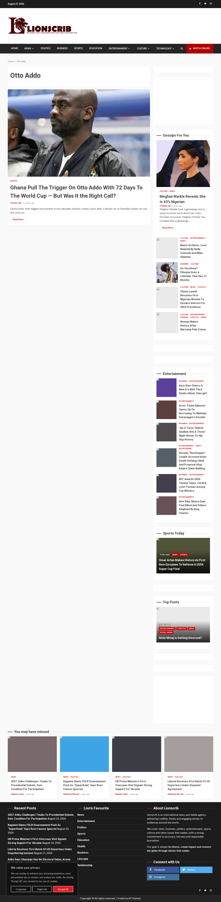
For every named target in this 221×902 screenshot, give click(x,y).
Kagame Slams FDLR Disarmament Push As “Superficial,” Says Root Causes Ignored (84, 754)
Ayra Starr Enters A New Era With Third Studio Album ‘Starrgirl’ (166, 387)
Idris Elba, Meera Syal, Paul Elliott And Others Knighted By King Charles (166, 505)
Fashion (184, 317)
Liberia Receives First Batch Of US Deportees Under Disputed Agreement (188, 754)
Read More (18, 220)
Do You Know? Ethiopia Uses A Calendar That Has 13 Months (167, 272)
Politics (45, 48)
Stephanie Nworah (71, 794)
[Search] (182, 49)
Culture (142, 49)
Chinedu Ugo (16, 203)
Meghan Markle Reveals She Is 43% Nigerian (183, 163)
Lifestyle (194, 317)
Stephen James (17, 794)
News (27, 49)
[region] (42, 879)
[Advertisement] (183, 101)
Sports (78, 48)
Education (95, 48)
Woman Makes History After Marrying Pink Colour (167, 322)
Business (62, 48)
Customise (21, 889)
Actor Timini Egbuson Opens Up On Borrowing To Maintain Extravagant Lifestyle (166, 409)
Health (81, 846)
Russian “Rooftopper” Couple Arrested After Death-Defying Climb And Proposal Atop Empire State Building (166, 457)
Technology (164, 49)
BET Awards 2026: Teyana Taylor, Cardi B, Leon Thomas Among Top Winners (166, 483)
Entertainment (118, 49)
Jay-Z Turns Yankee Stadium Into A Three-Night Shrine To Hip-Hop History (166, 432)
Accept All (63, 889)
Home (14, 48)
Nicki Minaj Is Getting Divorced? (180, 638)
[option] (183, 557)
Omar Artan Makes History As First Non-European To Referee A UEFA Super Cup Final (182, 564)
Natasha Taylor (121, 794)
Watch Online (201, 48)
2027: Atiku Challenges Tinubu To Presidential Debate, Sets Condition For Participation (32, 754)
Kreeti (121, 898)
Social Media (166, 632)
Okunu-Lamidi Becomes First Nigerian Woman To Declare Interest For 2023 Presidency (167, 297)
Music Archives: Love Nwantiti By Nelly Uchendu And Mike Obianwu (167, 248)
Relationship (185, 448)
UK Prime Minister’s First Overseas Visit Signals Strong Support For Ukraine (136, 754)
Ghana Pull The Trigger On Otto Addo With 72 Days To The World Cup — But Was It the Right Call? (79, 133)
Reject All (42, 889)
